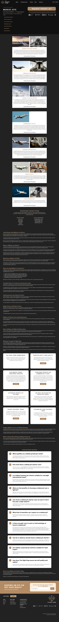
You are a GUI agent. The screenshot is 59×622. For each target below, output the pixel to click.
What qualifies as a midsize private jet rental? (28, 454)
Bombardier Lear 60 (7, 23)
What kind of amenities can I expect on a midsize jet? (30, 512)
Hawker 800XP (6, 28)
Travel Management (23, 600)
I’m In (52, 588)
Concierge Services (24, 2)
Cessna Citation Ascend (8, 21)
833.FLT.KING (55, 2)
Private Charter (12, 602)
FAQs (4, 603)
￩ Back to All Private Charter (8, 7)
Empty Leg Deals (13, 603)
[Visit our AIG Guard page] (46, 606)
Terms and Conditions (53, 614)
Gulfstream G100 (7, 30)
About (36, 2)
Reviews (31, 2)
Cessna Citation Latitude (8, 17)
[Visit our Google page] (55, 606)
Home (4, 599)
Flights (17, 2)
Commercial (12, 600)
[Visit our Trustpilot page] (51, 606)
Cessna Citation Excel (8, 26)
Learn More (43, 363)
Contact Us (13, 596)
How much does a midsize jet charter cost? (27, 464)
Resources (41, 2)
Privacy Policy (48, 614)
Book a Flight (12, 599)
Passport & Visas (23, 602)
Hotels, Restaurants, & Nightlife (23, 604)
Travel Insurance (23, 607)
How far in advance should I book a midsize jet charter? (31, 538)
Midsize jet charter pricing (17, 466)
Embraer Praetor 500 (7, 19)
